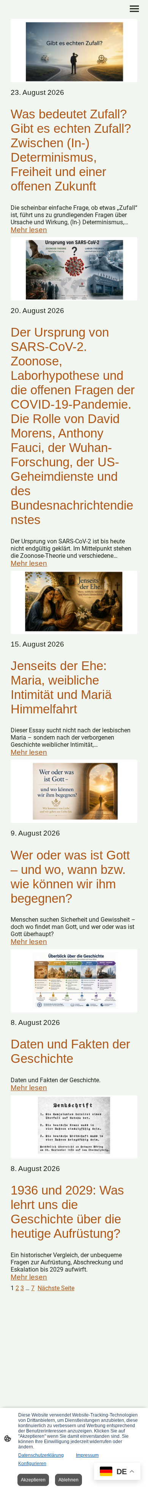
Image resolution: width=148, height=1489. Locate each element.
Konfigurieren (32, 1463)
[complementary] (117, 1472)
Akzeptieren (33, 1480)
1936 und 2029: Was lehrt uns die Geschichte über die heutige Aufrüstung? (67, 1211)
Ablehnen (68, 1480)
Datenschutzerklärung (41, 1455)
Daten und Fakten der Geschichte (70, 1051)
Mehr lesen (29, 230)
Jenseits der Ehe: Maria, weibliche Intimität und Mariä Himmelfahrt (61, 687)
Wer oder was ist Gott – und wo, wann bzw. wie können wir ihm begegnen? (70, 876)
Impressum (87, 1455)
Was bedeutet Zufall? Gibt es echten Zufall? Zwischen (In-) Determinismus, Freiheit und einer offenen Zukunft (71, 150)
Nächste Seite (56, 1288)
